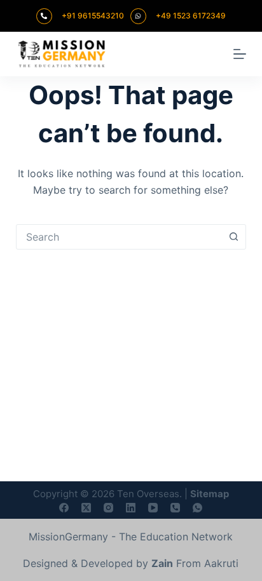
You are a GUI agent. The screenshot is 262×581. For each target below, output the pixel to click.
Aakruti (221, 563)
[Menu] (239, 54)
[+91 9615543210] (44, 16)
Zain (162, 563)
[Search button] (233, 237)
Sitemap (209, 494)
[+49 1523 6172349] (138, 16)
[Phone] (175, 507)
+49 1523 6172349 (191, 15)
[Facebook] (64, 507)
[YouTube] (153, 507)
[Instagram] (108, 507)
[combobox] (119, 237)
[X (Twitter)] (86, 507)
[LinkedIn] (130, 507)
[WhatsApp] (197, 507)
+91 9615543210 (93, 15)
